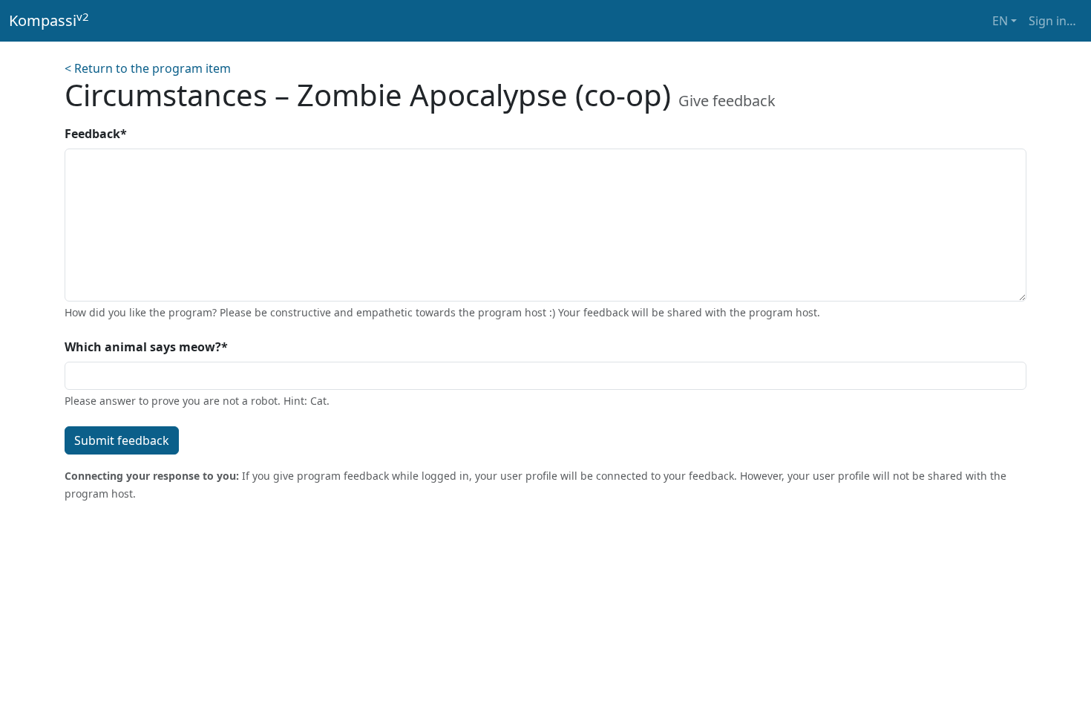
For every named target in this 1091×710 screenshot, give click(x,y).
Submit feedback (121, 440)
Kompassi (49, 20)
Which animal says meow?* (146, 347)
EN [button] (1000, 21)
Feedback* (96, 134)
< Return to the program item (148, 68)
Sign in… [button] (1052, 21)
